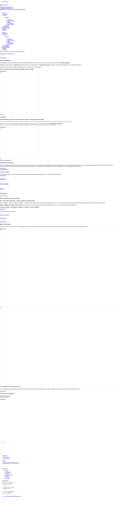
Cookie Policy (11, 53)
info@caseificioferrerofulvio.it (10, 463)
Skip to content (4, 4)
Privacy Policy (3, 53)
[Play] (1, 159)
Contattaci (2, 399)
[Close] (1, 10)
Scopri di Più (3, 168)
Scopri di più (3, 71)
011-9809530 (5, 458)
